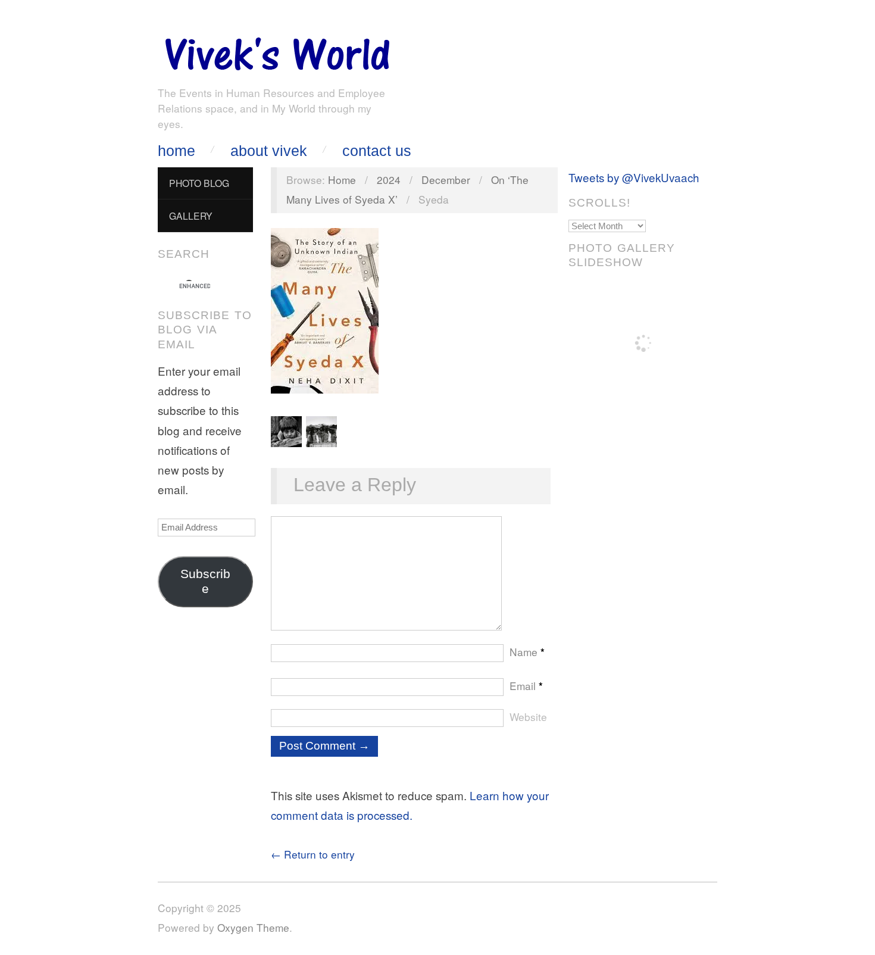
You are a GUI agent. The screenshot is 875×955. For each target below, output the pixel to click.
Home (176, 150)
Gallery (190, 215)
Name (527, 651)
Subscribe (205, 581)
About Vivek (268, 150)
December (445, 179)
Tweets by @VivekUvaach (633, 177)
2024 (389, 179)
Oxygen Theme (253, 927)
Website (528, 716)
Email (526, 685)
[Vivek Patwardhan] (277, 51)
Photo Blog (199, 182)
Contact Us (376, 150)
